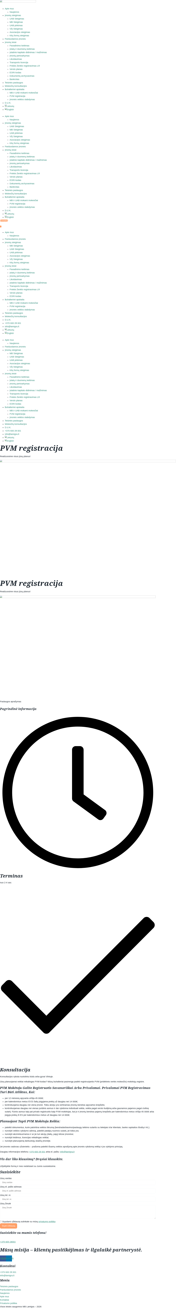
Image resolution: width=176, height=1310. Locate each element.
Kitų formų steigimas (19, 35)
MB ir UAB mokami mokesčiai (24, 93)
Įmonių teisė (10, 42)
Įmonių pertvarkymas (20, 56)
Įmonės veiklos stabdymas (22, 99)
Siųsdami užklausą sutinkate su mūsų (28, 1221)
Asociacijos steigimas (20, 32)
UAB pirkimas (16, 25)
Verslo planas (16, 69)
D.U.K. (8, 103)
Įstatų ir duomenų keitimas (22, 49)
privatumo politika (47, 1221)
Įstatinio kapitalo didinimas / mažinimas (28, 52)
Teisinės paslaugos (14, 82)
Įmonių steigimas (13, 15)
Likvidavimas (16, 59)
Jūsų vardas (6, 1178)
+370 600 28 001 (13, 323)
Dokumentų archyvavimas (22, 76)
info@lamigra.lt (12, 326)
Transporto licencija (19, 62)
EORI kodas (15, 72)
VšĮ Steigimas (16, 29)
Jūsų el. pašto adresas (11, 1187)
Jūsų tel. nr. (5, 1195)
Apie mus (9, 8)
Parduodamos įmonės (15, 39)
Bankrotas (14, 79)
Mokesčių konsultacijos (16, 86)
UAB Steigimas (17, 19)
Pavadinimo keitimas (19, 45)
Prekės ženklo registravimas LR (25, 66)
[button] (78, 113)
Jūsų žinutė (5, 1203)
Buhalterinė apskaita (14, 89)
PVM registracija (17, 96)
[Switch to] (80, 106)
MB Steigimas (16, 22)
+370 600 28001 (8, 1242)
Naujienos (14, 12)
